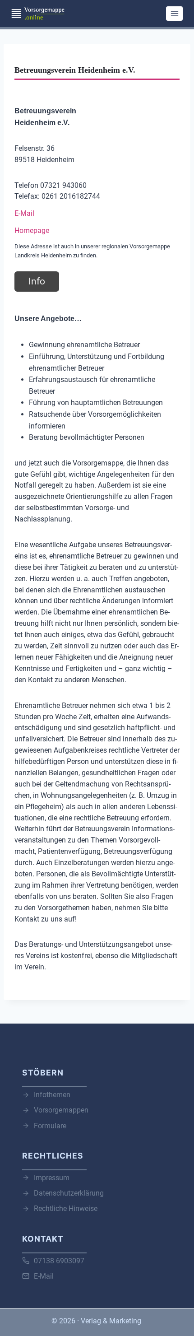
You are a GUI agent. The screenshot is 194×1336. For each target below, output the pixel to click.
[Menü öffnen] (174, 13)
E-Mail (24, 213)
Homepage (31, 230)
